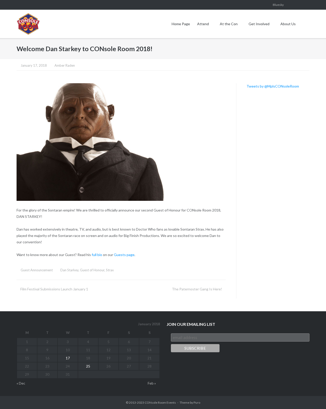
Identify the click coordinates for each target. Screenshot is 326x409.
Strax (110, 270)
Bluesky (278, 5)
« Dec (21, 383)
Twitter (307, 5)
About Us (288, 24)
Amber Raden (65, 65)
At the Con (229, 24)
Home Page (181, 24)
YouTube (290, 5)
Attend (203, 24)
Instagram (265, 5)
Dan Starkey (69, 270)
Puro (197, 402)
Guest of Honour (92, 270)
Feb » (152, 383)
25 (88, 366)
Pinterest (299, 5)
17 (68, 358)
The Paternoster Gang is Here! (197, 289)
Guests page (124, 254)
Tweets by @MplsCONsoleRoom (273, 86)
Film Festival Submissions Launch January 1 (54, 289)
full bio (97, 254)
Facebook (257, 5)
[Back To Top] (313, 396)
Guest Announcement (37, 270)
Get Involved (259, 24)
